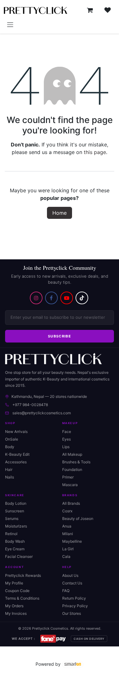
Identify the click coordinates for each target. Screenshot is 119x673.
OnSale (11, 439)
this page (95, 152)
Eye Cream (14, 548)
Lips (65, 446)
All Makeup (72, 454)
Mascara (70, 484)
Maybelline (72, 541)
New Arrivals (16, 431)
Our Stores (71, 613)
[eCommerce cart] (89, 10)
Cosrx (67, 511)
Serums (11, 518)
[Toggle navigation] (10, 24)
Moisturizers (16, 526)
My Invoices (16, 613)
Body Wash (15, 541)
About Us (70, 575)
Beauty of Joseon (77, 518)
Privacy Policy (75, 605)
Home (59, 213)
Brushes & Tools (76, 462)
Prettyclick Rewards (23, 575)
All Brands (71, 503)
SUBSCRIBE (59, 336)
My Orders (14, 605)
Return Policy (74, 598)
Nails (9, 477)
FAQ (65, 590)
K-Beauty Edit (17, 454)
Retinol (11, 533)
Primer (68, 477)
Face (66, 431)
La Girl (68, 548)
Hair (8, 469)
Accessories (16, 462)
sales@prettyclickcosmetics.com (41, 413)
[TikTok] (82, 298)
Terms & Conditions (22, 598)
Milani (67, 533)
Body (9, 446)
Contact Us (72, 583)
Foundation (72, 469)
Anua (66, 526)
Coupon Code (17, 590)
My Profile (14, 583)
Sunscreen (14, 511)
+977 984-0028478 (30, 404)
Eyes (66, 439)
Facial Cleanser (19, 556)
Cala (66, 556)
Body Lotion (15, 503)
